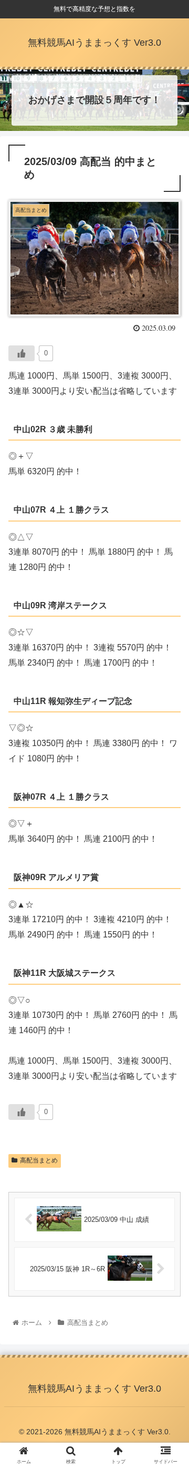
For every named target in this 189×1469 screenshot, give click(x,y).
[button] (169, 1077)
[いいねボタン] (21, 353)
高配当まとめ (39, 1160)
